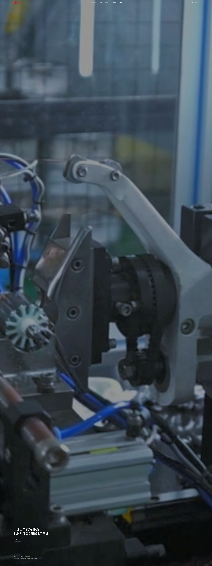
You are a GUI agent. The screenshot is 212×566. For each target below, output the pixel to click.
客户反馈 (196, 2)
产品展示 (101, 2)
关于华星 (94, 2)
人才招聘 (120, 2)
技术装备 (114, 2)
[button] (24, 540)
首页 (89, 2)
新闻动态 (107, 2)
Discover (18, 539)
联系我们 (192, 2)
